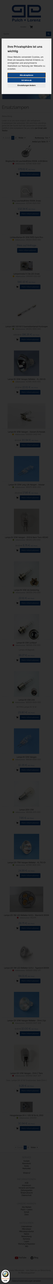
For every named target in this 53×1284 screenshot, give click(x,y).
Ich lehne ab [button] (26, 80)
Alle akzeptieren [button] (26, 75)
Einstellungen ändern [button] (27, 85)
